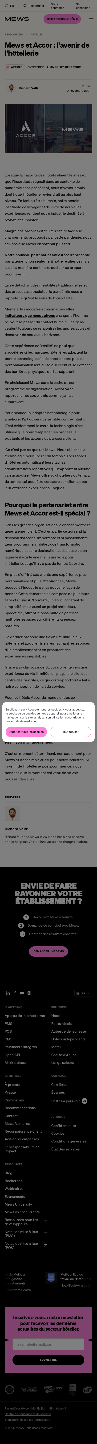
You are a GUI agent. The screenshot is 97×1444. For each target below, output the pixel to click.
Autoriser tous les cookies (26, 732)
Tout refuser (70, 732)
